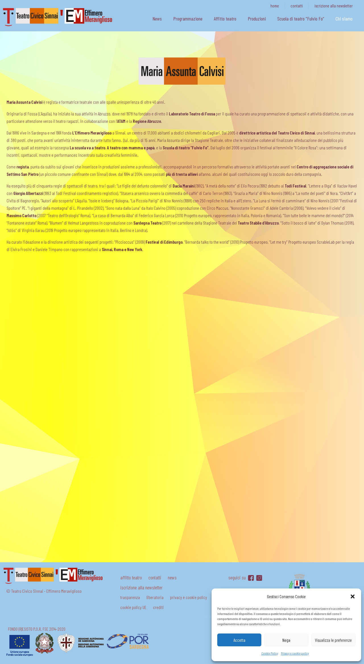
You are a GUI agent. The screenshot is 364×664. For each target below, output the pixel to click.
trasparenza (130, 597)
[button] (352, 596)
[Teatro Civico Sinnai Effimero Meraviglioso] (60, 26)
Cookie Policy (269, 653)
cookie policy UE (133, 607)
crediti (158, 607)
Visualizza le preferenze (333, 640)
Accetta (239, 640)
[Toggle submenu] (187, 28)
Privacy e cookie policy (295, 653)
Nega (286, 640)
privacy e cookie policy (188, 597)
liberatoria (155, 597)
